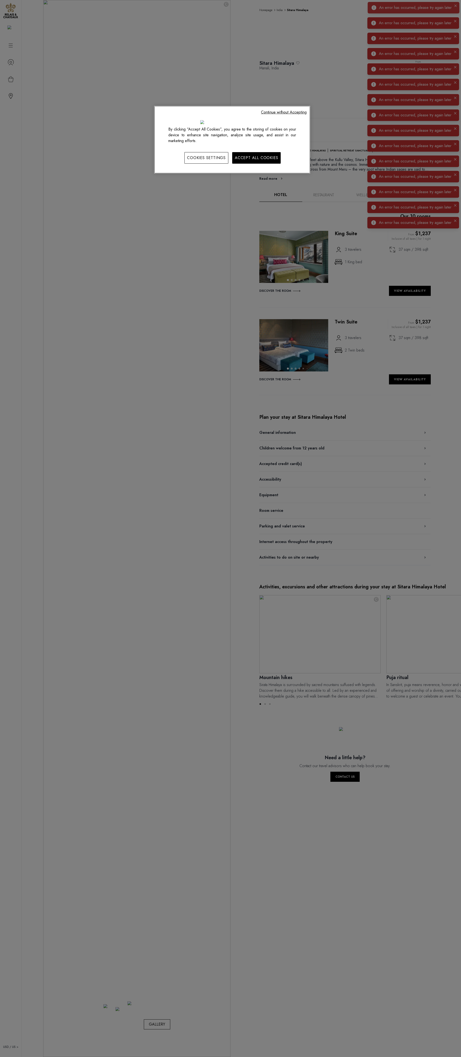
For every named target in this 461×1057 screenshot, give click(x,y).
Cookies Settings (206, 158)
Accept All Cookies (256, 158)
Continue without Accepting (284, 112)
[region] (232, 139)
